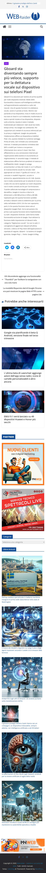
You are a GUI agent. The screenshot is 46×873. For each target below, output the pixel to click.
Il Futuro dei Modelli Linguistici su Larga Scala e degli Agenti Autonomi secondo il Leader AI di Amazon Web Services (22, 650)
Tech (6, 63)
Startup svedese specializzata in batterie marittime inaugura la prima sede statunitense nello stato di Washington (21, 599)
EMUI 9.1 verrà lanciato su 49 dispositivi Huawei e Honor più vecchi (20, 419)
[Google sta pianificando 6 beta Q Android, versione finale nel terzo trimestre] (23, 308)
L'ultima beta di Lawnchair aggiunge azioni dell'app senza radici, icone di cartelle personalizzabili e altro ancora (22, 377)
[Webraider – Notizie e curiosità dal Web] (4, 26)
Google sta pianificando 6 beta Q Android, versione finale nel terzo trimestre (21, 335)
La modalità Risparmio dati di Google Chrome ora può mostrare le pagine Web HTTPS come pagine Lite (22, 291)
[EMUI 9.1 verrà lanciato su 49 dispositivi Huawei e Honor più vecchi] (23, 392)
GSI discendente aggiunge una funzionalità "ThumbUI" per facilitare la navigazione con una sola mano (22, 279)
